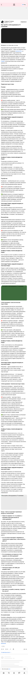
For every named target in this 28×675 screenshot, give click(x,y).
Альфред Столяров (9, 21)
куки (9, 668)
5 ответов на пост (5, 652)
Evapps (2, 61)
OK (24, 669)
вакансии (3, 643)
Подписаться (23, 21)
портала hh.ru (18, 51)
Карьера (6, 22)
